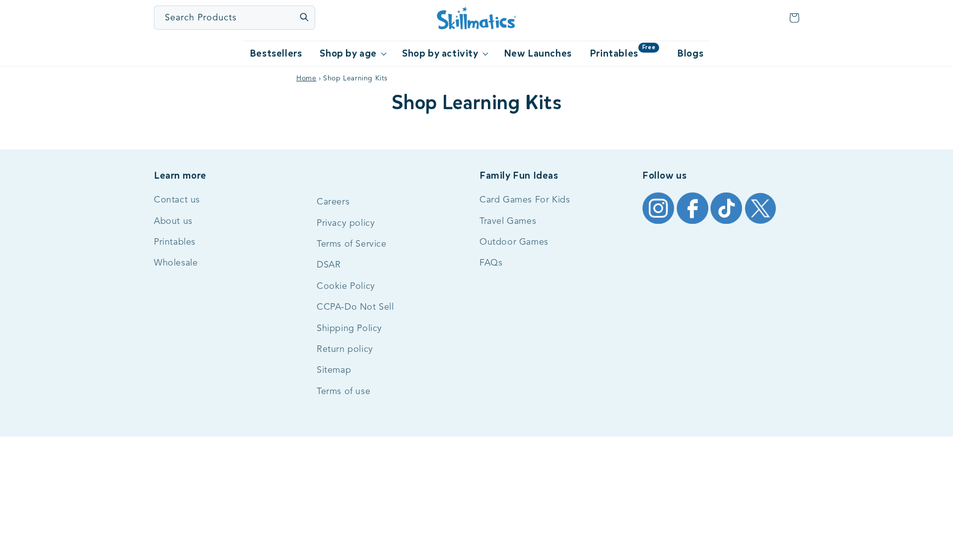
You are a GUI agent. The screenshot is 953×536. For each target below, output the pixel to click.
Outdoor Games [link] (513, 242)
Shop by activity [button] (440, 53)
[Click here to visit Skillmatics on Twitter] (760, 223)
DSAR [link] (328, 265)
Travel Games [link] (507, 221)
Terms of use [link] (343, 391)
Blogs (690, 53)
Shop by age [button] (348, 53)
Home (306, 78)
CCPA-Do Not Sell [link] (355, 307)
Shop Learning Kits (477, 103)
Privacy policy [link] (346, 223)
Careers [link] (333, 202)
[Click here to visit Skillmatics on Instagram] (659, 223)
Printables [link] (175, 242)
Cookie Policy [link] (346, 286)
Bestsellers (276, 53)
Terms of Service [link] (352, 244)
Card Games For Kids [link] (524, 200)
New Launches (538, 53)
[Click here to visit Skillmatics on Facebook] (694, 223)
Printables (622, 51)
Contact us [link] (177, 200)
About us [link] (173, 221)
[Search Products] (304, 17)
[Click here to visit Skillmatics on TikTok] (727, 223)
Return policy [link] (345, 349)
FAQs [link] (490, 263)
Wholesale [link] (176, 263)
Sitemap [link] (334, 370)
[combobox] (235, 17)
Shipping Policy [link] (349, 328)
